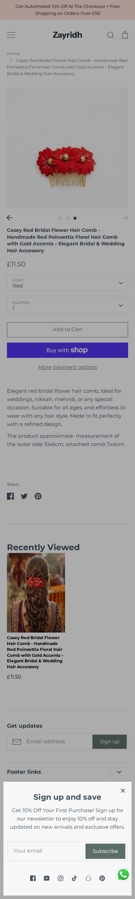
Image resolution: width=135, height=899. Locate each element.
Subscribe (105, 851)
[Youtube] (47, 878)
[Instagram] (61, 878)
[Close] (122, 790)
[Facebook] (33, 878)
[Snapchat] (88, 878)
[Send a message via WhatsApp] (123, 874)
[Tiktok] (74, 878)
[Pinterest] (102, 878)
